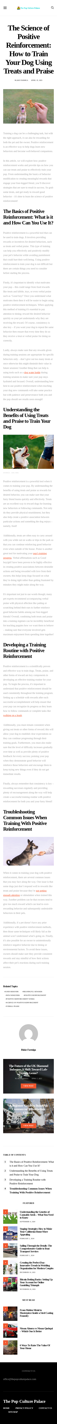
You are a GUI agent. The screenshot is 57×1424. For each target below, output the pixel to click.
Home (6, 1408)
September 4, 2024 (27, 1222)
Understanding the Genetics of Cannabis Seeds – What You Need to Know (36, 1215)
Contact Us (45, 1408)
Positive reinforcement (35, 995)
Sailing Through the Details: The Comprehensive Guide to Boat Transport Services (36, 1248)
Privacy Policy (24, 1408)
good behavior (12, 991)
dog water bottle (32, 372)
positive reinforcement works (20, 999)
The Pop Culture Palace (24, 1401)
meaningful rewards (32, 991)
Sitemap (13, 1412)
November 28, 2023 (27, 1289)
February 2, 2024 (27, 1238)
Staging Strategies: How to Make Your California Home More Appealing (36, 1231)
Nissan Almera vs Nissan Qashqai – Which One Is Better (36, 1330)
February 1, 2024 (27, 1255)
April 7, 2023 (37, 1078)
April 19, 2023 (36, 80)
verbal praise (12, 1006)
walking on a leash (12, 715)
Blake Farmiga (21, 80)
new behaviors (13, 995)
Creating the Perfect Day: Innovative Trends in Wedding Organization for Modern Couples (36, 1265)
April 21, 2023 (36, 1118)
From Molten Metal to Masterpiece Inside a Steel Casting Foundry (36, 1313)
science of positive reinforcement (22, 1002)
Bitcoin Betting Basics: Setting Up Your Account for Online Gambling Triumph (36, 1282)
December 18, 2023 (27, 1272)
